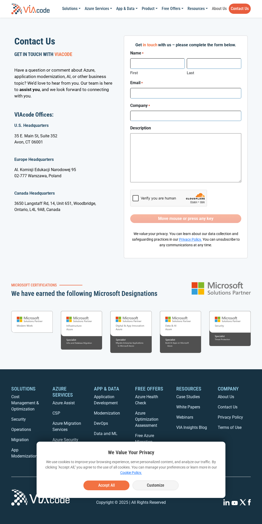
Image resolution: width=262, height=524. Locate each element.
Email (136, 82)
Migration (20, 439)
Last (190, 73)
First (134, 73)
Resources (196, 8)
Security (18, 419)
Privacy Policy (190, 239)
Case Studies (188, 396)
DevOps (101, 423)
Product (148, 8)
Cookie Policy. (131, 473)
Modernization (107, 413)
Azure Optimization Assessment (146, 419)
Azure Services (97, 8)
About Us (219, 8)
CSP (56, 413)
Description (140, 128)
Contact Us (240, 8)
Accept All (106, 485)
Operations (21, 429)
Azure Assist (63, 402)
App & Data (125, 8)
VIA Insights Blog (191, 427)
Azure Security (65, 439)
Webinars (184, 417)
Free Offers (171, 8)
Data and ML (105, 433)
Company (140, 105)
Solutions (70, 8)
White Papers (188, 407)
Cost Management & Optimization (25, 402)
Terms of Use (230, 427)
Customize (155, 485)
